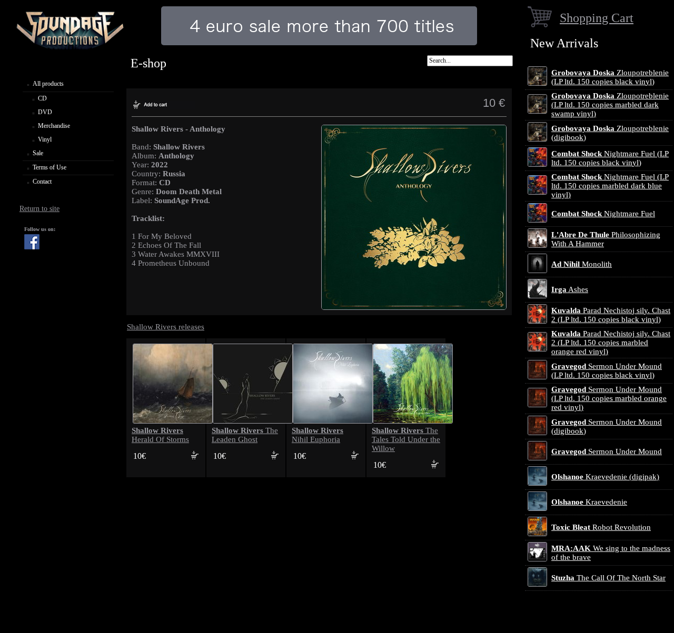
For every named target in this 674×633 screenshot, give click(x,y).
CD (42, 98)
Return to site (39, 209)
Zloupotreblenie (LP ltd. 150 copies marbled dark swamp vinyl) (610, 105)
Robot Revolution (601, 527)
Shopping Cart (596, 18)
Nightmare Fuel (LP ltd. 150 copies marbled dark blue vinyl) (610, 186)
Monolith (581, 264)
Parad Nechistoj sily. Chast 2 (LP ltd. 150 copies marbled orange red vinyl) (610, 342)
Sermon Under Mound (606, 451)
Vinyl (45, 139)
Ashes (569, 289)
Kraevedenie (589, 502)
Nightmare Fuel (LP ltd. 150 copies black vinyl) (610, 158)
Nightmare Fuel (603, 213)
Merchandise (54, 125)
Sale (38, 153)
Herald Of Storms (160, 435)
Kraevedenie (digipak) (605, 477)
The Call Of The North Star (608, 578)
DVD (45, 112)
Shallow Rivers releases (165, 327)
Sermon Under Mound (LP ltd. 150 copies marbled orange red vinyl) (609, 398)
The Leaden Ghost (245, 435)
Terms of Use (49, 167)
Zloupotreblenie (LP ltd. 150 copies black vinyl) (610, 77)
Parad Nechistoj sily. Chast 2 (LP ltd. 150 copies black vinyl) (610, 315)
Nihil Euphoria (317, 435)
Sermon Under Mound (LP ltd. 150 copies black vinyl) (606, 370)
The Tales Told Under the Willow (406, 439)
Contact (42, 181)
